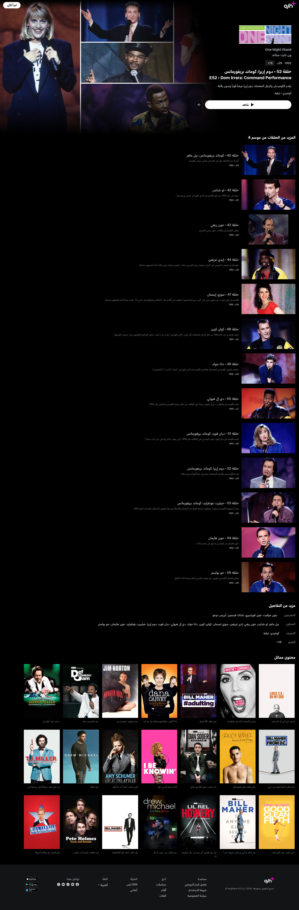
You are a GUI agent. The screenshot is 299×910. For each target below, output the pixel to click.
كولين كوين (205, 624)
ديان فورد (163, 624)
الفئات (162, 896)
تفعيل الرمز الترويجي (195, 884)
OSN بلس (131, 884)
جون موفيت (270, 615)
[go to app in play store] (31, 884)
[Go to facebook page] (77, 885)
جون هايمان (118, 624)
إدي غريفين (236, 624)
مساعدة (202, 879)
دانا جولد (192, 624)
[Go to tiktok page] (68, 885)
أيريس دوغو (219, 615)
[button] (12, 5)
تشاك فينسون (236, 615)
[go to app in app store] (31, 879)
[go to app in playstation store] (31, 890)
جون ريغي (250, 624)
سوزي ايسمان (220, 624)
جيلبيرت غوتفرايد (136, 624)
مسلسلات (161, 884)
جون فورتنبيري (253, 615)
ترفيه (266, 633)
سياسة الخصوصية (196, 896)
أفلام (163, 890)
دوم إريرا (152, 624)
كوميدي (275, 633)
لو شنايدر (263, 624)
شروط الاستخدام (197, 890)
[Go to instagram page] (73, 885)
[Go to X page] (59, 885)
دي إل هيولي (178, 624)
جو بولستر (103, 624)
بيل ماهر (274, 624)
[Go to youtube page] (63, 885)
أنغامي (133, 890)
